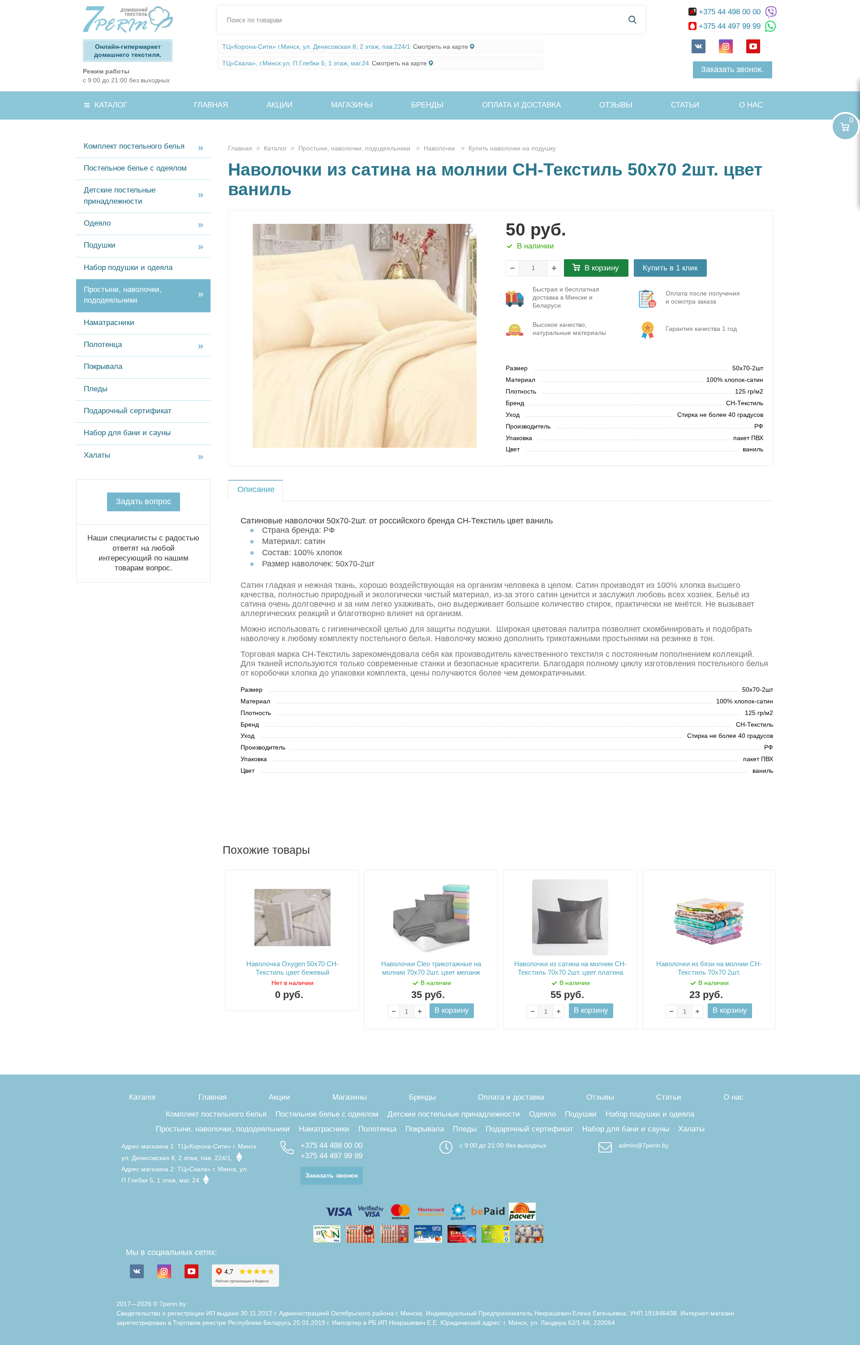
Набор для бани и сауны (127, 432)
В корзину (602, 268)
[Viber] (771, 12)
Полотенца (103, 344)
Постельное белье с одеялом (135, 168)
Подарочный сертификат (128, 411)
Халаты (97, 455)
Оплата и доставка (521, 105)
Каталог (111, 105)
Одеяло (97, 223)
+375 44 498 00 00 (730, 12)
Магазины (352, 105)
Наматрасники (109, 322)
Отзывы (615, 105)
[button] (468, 232)
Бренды (427, 105)
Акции (279, 105)
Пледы (96, 389)
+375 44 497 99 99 (730, 26)
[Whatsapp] (771, 27)
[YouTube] (753, 46)
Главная (211, 105)
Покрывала (103, 366)
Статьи (685, 105)
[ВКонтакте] (698, 46)
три (566, 298)
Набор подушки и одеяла (128, 267)
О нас (751, 105)
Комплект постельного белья (134, 146)
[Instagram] (726, 46)
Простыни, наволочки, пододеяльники (123, 294)
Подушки (100, 245)
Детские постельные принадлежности (119, 195)
